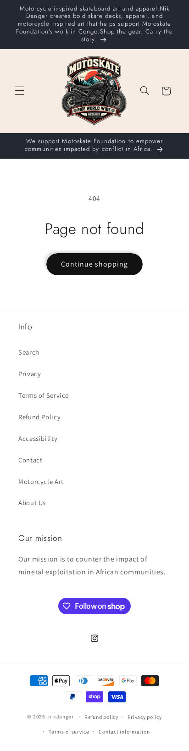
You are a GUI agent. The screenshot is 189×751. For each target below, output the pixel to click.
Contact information (124, 731)
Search (28, 352)
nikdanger (61, 716)
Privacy (29, 373)
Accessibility (37, 438)
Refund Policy (39, 416)
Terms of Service (43, 395)
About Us (32, 502)
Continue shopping (94, 264)
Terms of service (69, 731)
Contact (30, 460)
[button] (19, 90)
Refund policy (101, 716)
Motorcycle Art (41, 481)
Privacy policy (144, 716)
